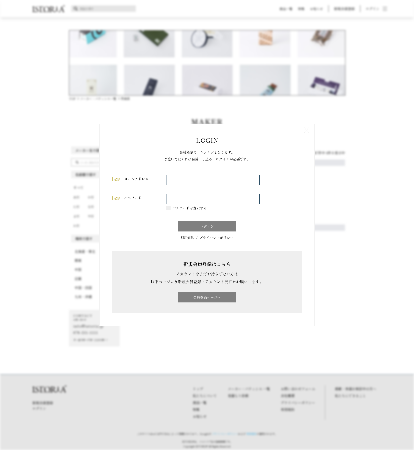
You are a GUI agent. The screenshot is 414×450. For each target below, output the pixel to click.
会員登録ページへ (207, 297)
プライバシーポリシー (216, 238)
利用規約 (187, 238)
